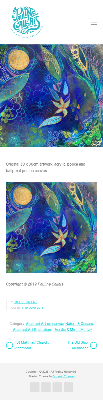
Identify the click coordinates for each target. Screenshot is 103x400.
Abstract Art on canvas (45, 324)
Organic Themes (63, 376)
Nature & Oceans (79, 324)
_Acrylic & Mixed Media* (72, 330)
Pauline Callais (25, 302)
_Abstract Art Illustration (31, 330)
